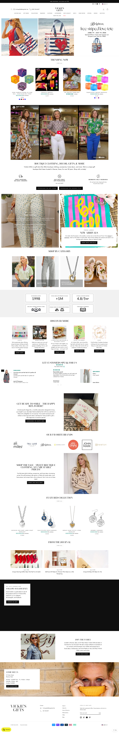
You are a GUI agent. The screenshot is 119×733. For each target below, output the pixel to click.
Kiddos (95, 13)
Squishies (42, 13)
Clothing (49, 13)
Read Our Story (82, 654)
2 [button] (65, 55)
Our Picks (102, 13)
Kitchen (89, 13)
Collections (34, 13)
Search (63, 705)
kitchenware (74, 648)
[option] (59, 1)
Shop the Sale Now (35, 482)
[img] (59, 365)
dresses (109, 236)
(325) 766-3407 (35, 9)
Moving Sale (17, 13)
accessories (95, 646)
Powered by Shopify (23, 724)
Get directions (12, 686)
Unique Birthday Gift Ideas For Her (92, 572)
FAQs (63, 715)
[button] (19, 95)
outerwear (66, 237)
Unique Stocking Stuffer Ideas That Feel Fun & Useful (26, 572)
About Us (64, 708)
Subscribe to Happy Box (35, 421)
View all (59, 63)
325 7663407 (46, 711)
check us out (13, 602)
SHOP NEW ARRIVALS (89, 242)
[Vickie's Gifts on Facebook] (84, 717)
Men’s (74, 13)
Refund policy (65, 712)
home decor (71, 167)
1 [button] (54, 55)
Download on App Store (47, 188)
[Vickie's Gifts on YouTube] (87, 717)
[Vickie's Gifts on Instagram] (81, 717)
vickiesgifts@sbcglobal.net (21, 9)
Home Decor (82, 13)
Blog (63, 717)
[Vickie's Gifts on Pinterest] (90, 717)
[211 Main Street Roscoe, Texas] (59, 679)
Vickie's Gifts (59, 9)
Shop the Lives (57, 15)
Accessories (58, 13)
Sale (64, 15)
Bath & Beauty (67, 13)
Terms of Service (65, 710)
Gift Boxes (26, 13)
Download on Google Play (70, 188)
